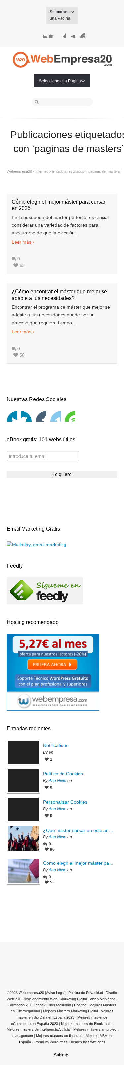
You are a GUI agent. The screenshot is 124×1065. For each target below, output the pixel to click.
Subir (59, 1055)
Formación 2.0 (19, 1005)
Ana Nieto (57, 780)
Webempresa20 (31, 993)
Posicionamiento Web (40, 999)
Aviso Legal (55, 993)
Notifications (55, 745)
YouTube (81, 34)
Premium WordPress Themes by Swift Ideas (69, 1042)
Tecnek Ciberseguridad (52, 1005)
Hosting (80, 1005)
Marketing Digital (73, 999)
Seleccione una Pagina (60, 15)
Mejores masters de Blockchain (86, 1024)
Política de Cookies (63, 773)
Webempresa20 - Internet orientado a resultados (45, 171)
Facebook (53, 34)
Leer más (21, 242)
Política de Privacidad (85, 993)
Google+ (62, 34)
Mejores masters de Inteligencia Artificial (39, 1029)
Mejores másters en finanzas (60, 1036)
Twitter (43, 34)
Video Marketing (102, 999)
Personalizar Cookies (65, 802)
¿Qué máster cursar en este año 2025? (78, 830)
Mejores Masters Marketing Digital (70, 1011)
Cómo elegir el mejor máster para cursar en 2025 (78, 863)
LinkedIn (72, 34)
